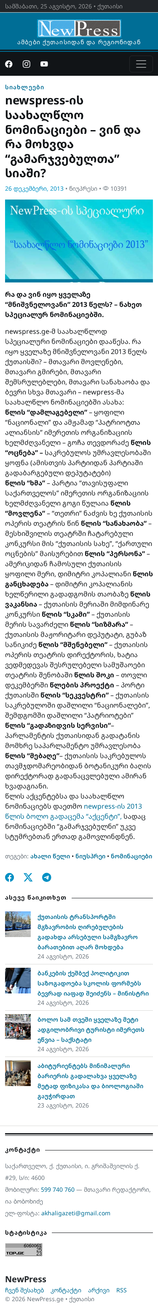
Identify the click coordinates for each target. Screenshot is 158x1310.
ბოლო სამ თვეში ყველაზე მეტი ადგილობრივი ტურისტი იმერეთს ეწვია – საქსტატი (91, 1029)
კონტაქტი (66, 1290)
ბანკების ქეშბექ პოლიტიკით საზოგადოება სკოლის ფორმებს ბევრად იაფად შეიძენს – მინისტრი (93, 983)
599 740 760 (58, 1189)
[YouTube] (44, 64)
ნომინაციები (131, 856)
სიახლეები (24, 87)
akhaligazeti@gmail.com (75, 1213)
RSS (121, 1290)
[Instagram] (26, 64)
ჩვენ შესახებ (24, 1290)
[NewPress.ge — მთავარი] (79, 24)
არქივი (99, 1290)
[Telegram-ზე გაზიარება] (46, 877)
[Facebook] (9, 64)
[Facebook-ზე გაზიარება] (9, 877)
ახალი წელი (50, 856)
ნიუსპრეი (90, 856)
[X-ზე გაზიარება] (28, 877)
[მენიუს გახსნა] (141, 64)
